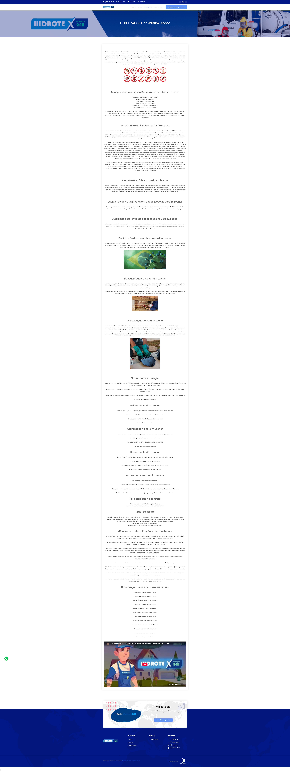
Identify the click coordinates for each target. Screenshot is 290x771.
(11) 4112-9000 (141, 2)
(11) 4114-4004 (121, 2)
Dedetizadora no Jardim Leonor (131, 761)
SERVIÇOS (148, 7)
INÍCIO (134, 7)
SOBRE (140, 7)
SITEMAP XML (154, 739)
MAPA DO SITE (158, 7)
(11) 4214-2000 (131, 2)
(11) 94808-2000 (109, 2)
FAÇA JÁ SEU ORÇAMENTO (176, 7)
